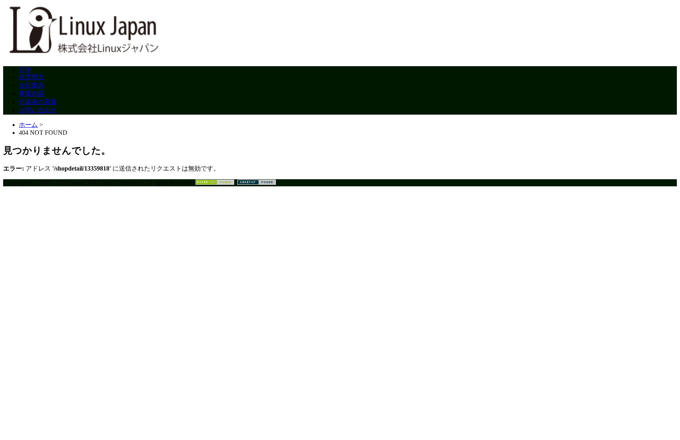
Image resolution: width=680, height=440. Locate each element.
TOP (25, 69)
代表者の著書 (38, 101)
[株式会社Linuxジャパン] (82, 56)
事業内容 (31, 93)
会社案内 (31, 85)
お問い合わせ (38, 110)
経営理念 (31, 77)
